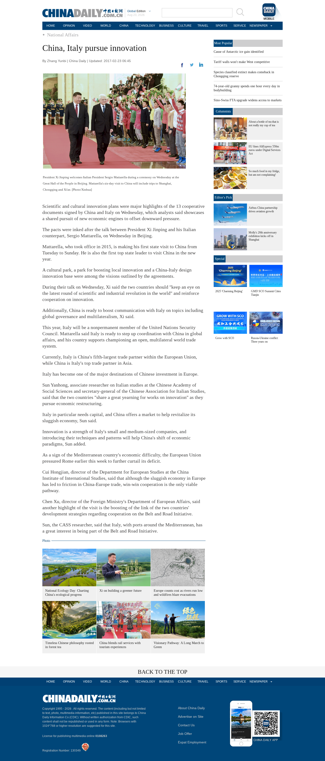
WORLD (105, 25)
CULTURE (185, 25)
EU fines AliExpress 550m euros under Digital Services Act (265, 150)
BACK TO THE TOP (162, 672)
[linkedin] (191, 66)
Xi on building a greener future (120, 590)
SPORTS (221, 25)
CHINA (123, 25)
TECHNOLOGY (145, 25)
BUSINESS (166, 25)
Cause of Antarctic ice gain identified (239, 51)
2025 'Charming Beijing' (229, 291)
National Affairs (63, 34)
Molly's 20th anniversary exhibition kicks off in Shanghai (263, 236)
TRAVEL (202, 25)
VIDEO (87, 25)
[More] (182, 67)
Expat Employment (192, 742)
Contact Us (186, 725)
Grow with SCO (224, 338)
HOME (50, 25)
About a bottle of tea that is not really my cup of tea (264, 123)
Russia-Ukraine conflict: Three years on (264, 339)
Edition (136, 11)
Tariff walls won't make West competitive (242, 62)
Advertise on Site (190, 716)
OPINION (69, 25)
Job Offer (185, 734)
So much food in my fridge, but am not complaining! (264, 173)
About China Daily (191, 708)
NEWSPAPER (258, 25)
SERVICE (239, 25)
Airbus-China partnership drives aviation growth (263, 209)
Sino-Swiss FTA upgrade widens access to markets (247, 100)
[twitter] (201, 66)
